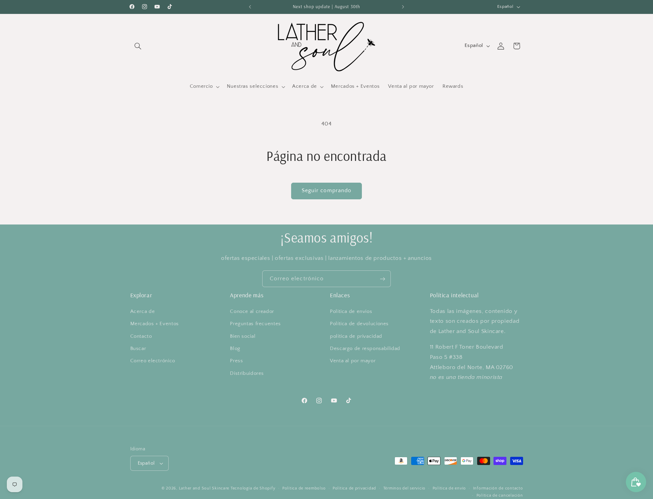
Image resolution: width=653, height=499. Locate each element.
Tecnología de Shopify (253, 488)
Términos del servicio (404, 488)
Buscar (138, 348)
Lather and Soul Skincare (204, 488)
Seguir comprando (326, 191)
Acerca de (142, 311)
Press (236, 361)
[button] (138, 46)
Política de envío (449, 488)
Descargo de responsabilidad (365, 348)
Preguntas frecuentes (255, 324)
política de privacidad (356, 336)
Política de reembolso (303, 488)
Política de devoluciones (359, 324)
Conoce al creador (252, 311)
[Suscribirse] (382, 278)
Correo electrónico (152, 361)
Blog (235, 348)
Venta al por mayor (352, 361)
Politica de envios (351, 311)
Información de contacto (498, 488)
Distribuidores (247, 373)
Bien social (242, 336)
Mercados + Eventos (154, 324)
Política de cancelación (499, 495)
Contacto (141, 336)
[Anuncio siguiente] (403, 7)
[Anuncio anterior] (249, 7)
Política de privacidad (354, 488)
